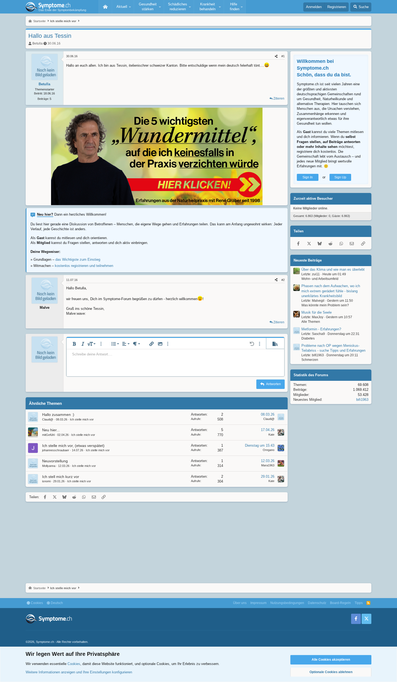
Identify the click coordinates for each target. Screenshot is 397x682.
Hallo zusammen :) (58, 414)
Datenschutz (317, 603)
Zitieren (278, 98)
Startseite (105, 6)
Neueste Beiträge (308, 260)
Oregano (268, 450)
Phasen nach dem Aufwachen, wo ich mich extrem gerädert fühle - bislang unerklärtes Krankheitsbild (330, 291)
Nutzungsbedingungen (287, 603)
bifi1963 (362, 400)
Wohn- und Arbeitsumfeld (319, 279)
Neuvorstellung (55, 461)
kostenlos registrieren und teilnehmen (84, 266)
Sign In (307, 177)
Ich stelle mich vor (82, 419)
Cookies (36, 603)
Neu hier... (51, 430)
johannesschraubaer (55, 450)
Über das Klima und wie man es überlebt (333, 269)
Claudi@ (47, 419)
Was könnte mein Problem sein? (325, 305)
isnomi (46, 481)
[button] (123, 6)
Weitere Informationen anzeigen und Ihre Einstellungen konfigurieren (79, 672)
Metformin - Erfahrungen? (321, 329)
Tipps (359, 603)
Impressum (258, 603)
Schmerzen (309, 360)
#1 (283, 56)
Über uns (240, 603)
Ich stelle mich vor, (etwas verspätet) (73, 445)
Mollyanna (48, 465)
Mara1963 (267, 465)
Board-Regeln (340, 603)
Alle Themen (310, 322)
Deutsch (56, 603)
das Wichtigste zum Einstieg (77, 259)
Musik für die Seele (316, 312)
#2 (283, 279)
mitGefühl (48, 434)
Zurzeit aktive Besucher (313, 199)
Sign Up (340, 177)
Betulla (37, 43)
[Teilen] (276, 56)
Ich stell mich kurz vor (60, 476)
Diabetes (308, 338)
